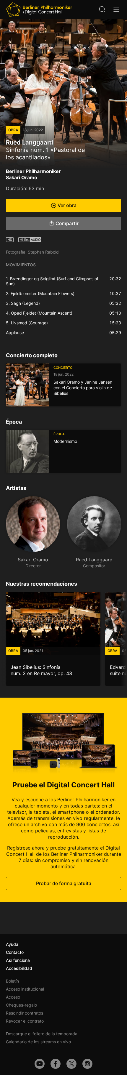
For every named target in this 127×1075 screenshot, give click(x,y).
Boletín (12, 980)
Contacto (15, 952)
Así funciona (18, 960)
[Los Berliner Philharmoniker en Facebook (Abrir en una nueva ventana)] (56, 1064)
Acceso (13, 996)
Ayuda (12, 944)
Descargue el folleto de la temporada (41, 1033)
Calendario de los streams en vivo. (39, 1041)
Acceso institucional (25, 988)
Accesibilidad (19, 968)
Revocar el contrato (25, 1020)
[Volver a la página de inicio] (39, 9)
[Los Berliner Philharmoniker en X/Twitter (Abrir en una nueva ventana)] (71, 1064)
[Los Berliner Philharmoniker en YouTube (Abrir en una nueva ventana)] (40, 1064)
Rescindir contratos (24, 1012)
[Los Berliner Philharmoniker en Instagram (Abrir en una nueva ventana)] (87, 1064)
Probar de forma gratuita (63, 883)
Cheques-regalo (21, 1004)
